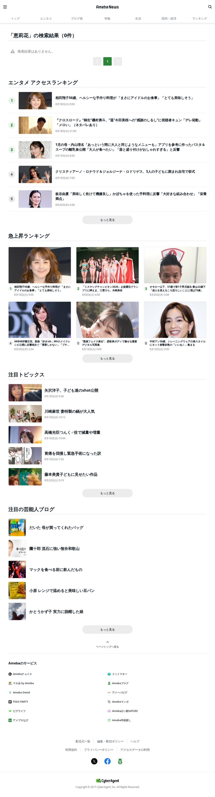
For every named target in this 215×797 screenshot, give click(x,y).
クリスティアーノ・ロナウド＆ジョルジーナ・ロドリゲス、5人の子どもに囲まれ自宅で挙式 (125, 171)
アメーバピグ (119, 692)
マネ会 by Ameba (23, 683)
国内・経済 (169, 18)
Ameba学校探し (121, 720)
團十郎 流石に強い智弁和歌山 (54, 548)
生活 (138, 18)
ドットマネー (119, 674)
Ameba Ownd (21, 692)
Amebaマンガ (120, 701)
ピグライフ (19, 711)
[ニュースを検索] (209, 6)
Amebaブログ (120, 683)
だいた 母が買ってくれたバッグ (56, 527)
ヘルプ (135, 741)
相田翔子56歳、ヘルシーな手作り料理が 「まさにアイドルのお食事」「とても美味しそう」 (124, 97)
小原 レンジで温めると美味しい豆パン (62, 590)
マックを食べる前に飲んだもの (55, 569)
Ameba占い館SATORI (125, 711)
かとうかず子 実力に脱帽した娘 (56, 611)
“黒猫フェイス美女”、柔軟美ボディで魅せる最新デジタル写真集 (109, 343)
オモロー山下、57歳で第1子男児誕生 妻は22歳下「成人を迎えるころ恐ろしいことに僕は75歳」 (178, 288)
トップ (15, 18)
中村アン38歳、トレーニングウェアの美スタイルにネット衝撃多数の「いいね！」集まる (178, 343)
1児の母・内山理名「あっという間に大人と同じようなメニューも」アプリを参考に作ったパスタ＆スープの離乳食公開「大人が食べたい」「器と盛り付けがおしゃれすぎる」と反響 (130, 146)
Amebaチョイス (22, 674)
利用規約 (71, 750)
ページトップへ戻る (107, 646)
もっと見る (107, 220)
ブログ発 (77, 18)
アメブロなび (20, 720)
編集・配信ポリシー (110, 741)
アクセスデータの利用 (135, 750)
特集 (107, 18)
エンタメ (46, 18)
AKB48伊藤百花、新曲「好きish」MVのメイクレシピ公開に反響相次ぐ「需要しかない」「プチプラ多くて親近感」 (42, 345)
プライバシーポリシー (98, 750)
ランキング (199, 18)
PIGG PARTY (20, 701)
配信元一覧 (83, 741)
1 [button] (107, 61)
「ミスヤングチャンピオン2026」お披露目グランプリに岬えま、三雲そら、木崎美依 (110, 288)
